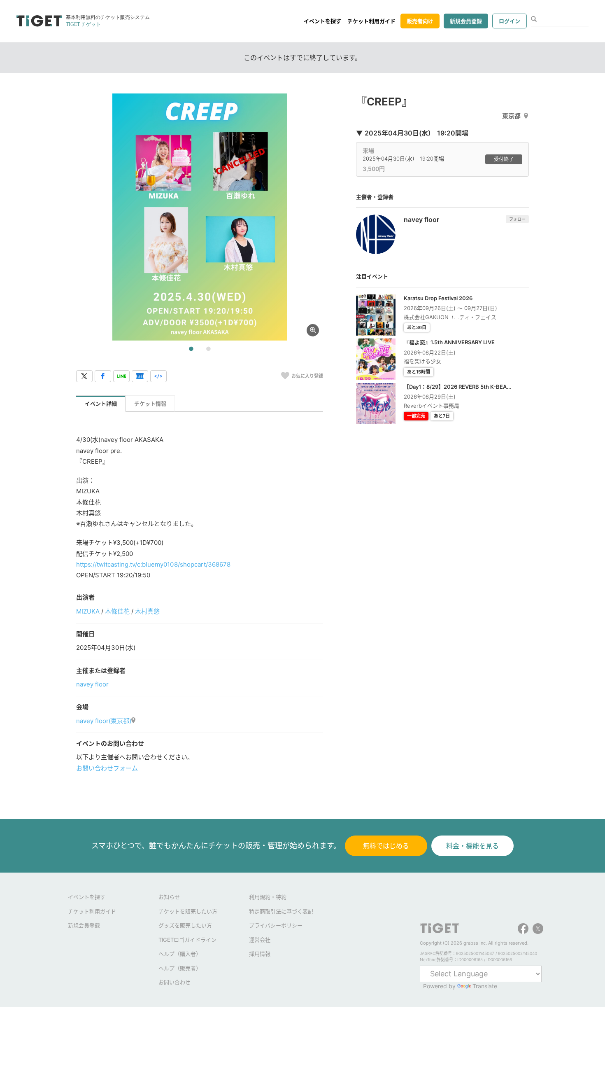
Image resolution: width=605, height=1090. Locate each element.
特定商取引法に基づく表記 (281, 911)
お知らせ (169, 897)
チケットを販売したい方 (187, 911)
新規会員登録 (466, 21)
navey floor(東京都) (103, 721)
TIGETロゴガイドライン (187, 939)
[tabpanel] (199, 217)
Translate (484, 986)
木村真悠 (147, 611)
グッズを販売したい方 (185, 925)
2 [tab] (208, 349)
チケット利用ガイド (371, 21)
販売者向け (420, 21)
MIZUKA (88, 611)
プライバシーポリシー (275, 925)
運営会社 (259, 939)
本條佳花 (117, 611)
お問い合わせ (174, 982)
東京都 (511, 116)
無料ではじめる (386, 846)
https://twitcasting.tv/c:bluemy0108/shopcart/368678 (153, 564)
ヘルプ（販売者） (179, 968)
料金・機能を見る (472, 846)
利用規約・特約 (267, 897)
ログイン (509, 21)
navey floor (92, 684)
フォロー (517, 219)
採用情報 (259, 953)
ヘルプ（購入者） (179, 953)
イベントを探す (322, 21)
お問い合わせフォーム (107, 768)
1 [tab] (190, 349)
